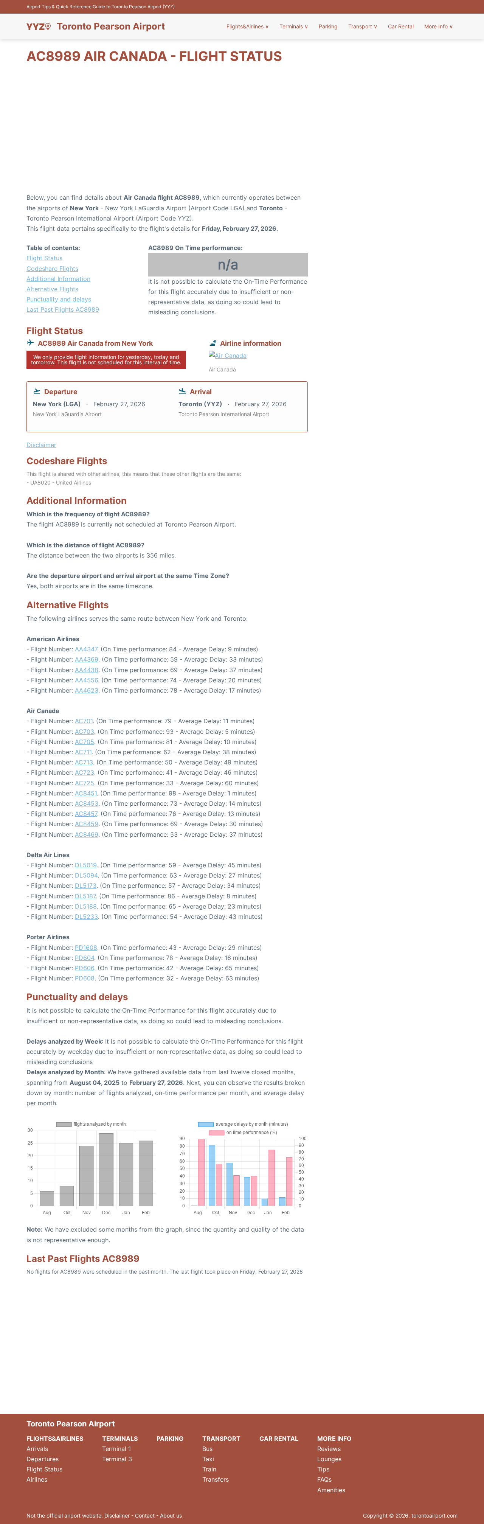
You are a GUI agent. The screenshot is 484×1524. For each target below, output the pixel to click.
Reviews (329, 1449)
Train (209, 1469)
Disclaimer (117, 1515)
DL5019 (86, 865)
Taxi (208, 1459)
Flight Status (44, 258)
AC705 (84, 742)
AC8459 (86, 824)
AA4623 (86, 690)
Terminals (293, 26)
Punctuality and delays (58, 299)
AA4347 (86, 649)
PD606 (84, 968)
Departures (42, 1459)
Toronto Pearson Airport (111, 26)
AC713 (84, 762)
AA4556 (86, 680)
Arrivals (37, 1449)
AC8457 (86, 813)
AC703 (84, 731)
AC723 (84, 772)
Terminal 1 (116, 1449)
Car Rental (401, 26)
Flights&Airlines (247, 26)
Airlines (36, 1479)
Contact (145, 1515)
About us (171, 1515)
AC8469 (86, 834)
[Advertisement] (242, 132)
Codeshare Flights (52, 268)
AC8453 (86, 803)
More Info (438, 26)
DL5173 (85, 885)
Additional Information (58, 279)
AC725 (84, 783)
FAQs (324, 1479)
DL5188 (86, 906)
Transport (362, 26)
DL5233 (86, 916)
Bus (207, 1449)
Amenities (331, 1490)
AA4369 (86, 659)
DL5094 (86, 875)
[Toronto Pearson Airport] (38, 26)
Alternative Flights (52, 289)
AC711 (83, 752)
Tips (323, 1469)
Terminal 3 (117, 1459)
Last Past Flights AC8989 (62, 309)
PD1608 (86, 947)
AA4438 (86, 670)
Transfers (215, 1479)
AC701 (84, 721)
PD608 (85, 978)
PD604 (84, 958)
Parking (328, 26)
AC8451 (86, 793)
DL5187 (85, 896)
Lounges (329, 1459)
